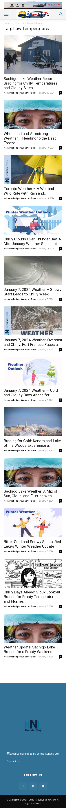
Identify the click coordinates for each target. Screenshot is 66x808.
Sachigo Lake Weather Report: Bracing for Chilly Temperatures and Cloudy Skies (30, 83)
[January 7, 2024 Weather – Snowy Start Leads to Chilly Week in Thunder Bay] (33, 270)
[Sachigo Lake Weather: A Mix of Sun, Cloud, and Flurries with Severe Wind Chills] (33, 472)
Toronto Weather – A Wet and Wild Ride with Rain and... (29, 191)
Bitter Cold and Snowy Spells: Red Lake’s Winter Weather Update (32, 544)
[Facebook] (23, 786)
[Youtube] (43, 786)
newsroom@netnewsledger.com (40, 761)
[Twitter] (33, 786)
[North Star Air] (33, 5)
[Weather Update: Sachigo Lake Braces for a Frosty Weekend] (33, 628)
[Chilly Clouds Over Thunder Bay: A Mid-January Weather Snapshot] (33, 220)
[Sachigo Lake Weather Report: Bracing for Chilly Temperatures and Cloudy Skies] (33, 54)
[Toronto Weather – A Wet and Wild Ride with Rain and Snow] (33, 169)
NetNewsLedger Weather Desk (20, 92)
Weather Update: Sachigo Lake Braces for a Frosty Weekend (29, 649)
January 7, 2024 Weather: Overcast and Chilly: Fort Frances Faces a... (33, 342)
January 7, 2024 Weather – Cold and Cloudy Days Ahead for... (31, 392)
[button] (6, 14)
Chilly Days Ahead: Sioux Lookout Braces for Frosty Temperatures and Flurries (32, 597)
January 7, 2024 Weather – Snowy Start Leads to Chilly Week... (32, 291)
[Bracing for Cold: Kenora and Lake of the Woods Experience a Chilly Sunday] (33, 421)
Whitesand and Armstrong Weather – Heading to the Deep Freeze (30, 138)
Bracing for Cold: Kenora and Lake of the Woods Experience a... (32, 443)
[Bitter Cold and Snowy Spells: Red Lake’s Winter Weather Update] (33, 522)
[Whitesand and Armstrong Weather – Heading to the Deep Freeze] (33, 114)
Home (7, 23)
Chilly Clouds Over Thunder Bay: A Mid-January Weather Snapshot (32, 241)
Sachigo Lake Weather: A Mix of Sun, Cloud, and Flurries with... (31, 493)
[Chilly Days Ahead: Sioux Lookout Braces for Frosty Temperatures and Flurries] (33, 573)
